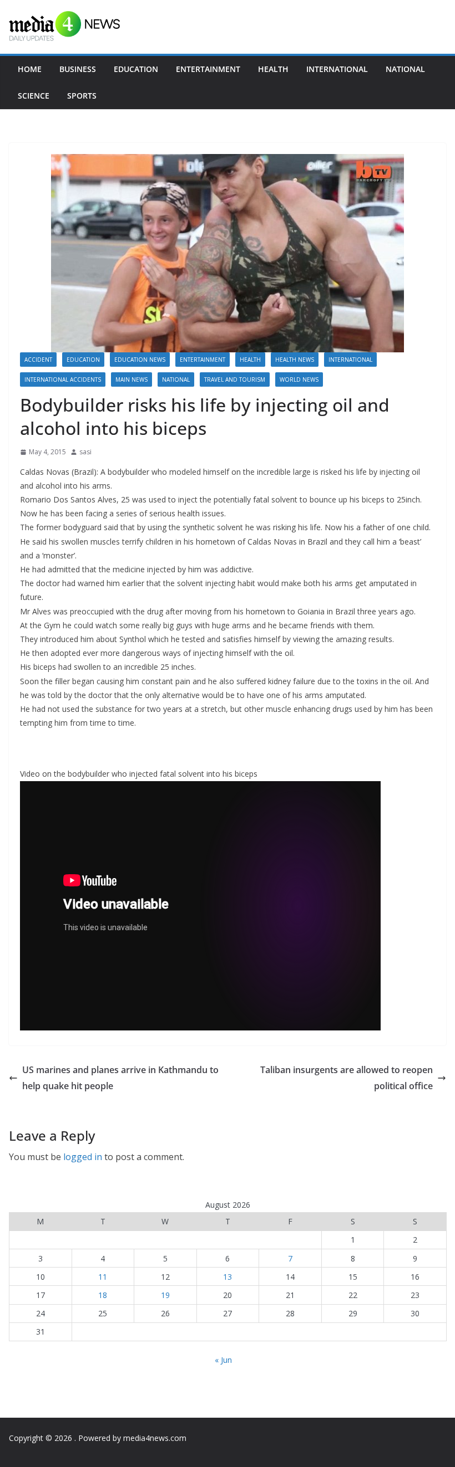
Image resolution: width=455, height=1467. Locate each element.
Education (136, 69)
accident (38, 359)
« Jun (223, 1360)
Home (30, 69)
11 (102, 1276)
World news (299, 379)
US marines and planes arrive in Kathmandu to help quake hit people (120, 1078)
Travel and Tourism (234, 379)
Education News (139, 359)
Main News (131, 379)
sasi (85, 451)
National (405, 69)
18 (102, 1295)
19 (165, 1295)
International (337, 69)
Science (33, 95)
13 (227, 1276)
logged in (82, 1157)
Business (77, 69)
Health (273, 69)
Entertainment (208, 69)
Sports (82, 95)
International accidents (62, 379)
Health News (294, 359)
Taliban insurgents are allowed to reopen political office (346, 1078)
